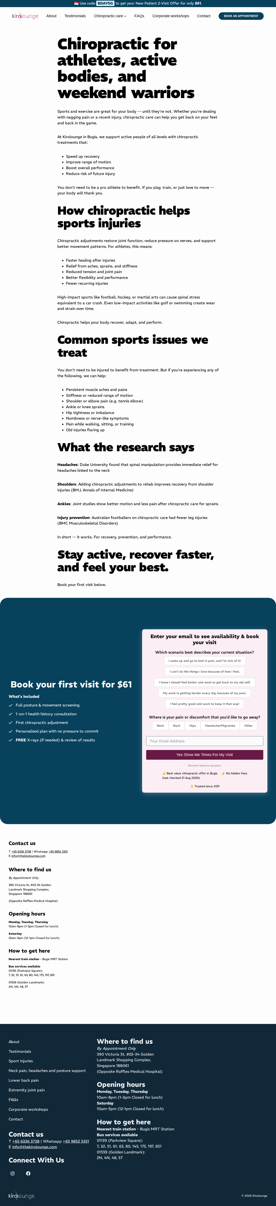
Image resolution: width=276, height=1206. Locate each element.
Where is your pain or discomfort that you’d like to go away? (204, 717)
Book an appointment (241, 16)
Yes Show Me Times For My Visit (204, 755)
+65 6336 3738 (21, 851)
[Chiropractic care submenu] (125, 16)
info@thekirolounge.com (28, 856)
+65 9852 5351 (58, 851)
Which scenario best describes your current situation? (204, 652)
